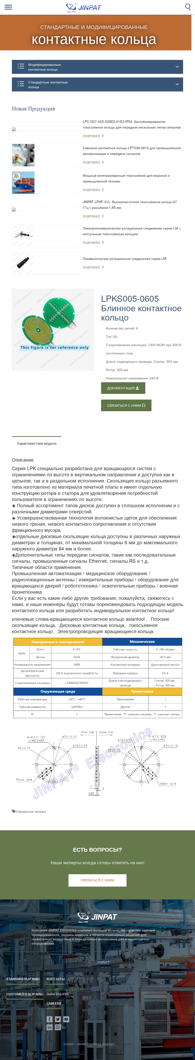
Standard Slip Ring (22, 979)
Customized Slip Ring (24, 994)
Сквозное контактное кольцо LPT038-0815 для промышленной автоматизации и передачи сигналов (132, 150)
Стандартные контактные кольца (48, 84)
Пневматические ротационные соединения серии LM (124, 258)
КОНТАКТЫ (56, 979)
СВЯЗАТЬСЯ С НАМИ (124, 405)
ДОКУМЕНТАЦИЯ (121, 388)
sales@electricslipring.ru (65, 989)
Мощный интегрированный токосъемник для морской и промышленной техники (126, 178)
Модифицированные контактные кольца (44, 67)
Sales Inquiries (58, 994)
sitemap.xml (124, 1044)
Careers (54, 1003)
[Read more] (30, 8)
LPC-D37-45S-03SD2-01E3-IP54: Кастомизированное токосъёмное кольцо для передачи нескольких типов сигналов (131, 124)
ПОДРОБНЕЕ (92, 136)
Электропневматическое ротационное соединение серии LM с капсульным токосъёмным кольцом (132, 231)
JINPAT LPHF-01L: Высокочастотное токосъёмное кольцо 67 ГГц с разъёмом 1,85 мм (130, 204)
